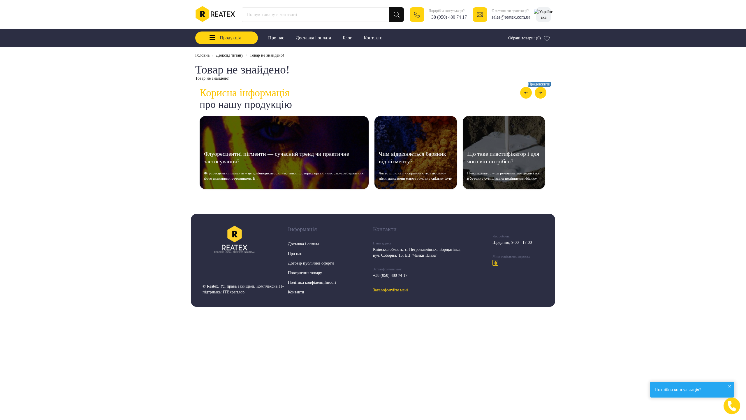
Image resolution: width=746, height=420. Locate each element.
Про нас (276, 37)
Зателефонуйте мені (390, 290)
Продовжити (539, 84)
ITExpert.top (233, 292)
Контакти (373, 37)
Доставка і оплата (313, 37)
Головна (202, 55)
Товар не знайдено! (267, 55)
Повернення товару (305, 273)
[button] (526, 93)
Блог (347, 37)
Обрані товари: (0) (524, 38)
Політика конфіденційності (312, 282)
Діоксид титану (229, 55)
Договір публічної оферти (311, 263)
